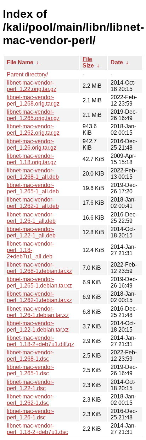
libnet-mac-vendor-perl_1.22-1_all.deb (31, 232)
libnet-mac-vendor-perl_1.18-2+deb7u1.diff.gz (40, 341)
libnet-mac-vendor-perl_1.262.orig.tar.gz (33, 129)
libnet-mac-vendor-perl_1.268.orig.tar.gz (33, 100)
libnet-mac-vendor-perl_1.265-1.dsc (30, 370)
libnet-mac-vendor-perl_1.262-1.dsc (30, 399)
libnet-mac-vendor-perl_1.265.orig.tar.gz (33, 115)
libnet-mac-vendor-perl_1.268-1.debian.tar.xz (39, 268)
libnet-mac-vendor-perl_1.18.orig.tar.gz (31, 159)
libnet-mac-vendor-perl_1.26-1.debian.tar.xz (38, 312)
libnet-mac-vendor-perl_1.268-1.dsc (30, 355)
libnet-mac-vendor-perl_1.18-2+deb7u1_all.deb (30, 250)
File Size (88, 62)
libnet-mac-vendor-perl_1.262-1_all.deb (33, 203)
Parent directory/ (27, 74)
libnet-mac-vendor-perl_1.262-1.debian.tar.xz (39, 297)
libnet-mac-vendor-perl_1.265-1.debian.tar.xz (39, 282)
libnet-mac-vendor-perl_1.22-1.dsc (30, 385)
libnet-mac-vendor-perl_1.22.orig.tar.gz (31, 86)
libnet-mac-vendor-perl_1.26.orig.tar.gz (31, 144)
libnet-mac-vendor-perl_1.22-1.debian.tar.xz (38, 326)
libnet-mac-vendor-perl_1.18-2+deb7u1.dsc (37, 429)
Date (117, 62)
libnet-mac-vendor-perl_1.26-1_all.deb (31, 217)
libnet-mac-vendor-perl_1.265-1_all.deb (33, 188)
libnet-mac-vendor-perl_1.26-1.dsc (30, 414)
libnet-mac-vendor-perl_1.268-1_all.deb (33, 173)
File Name (20, 62)
